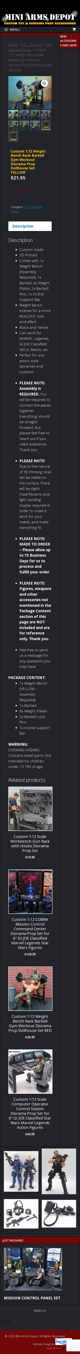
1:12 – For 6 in (31, 44)
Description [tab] (22, 226)
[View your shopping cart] (74, 30)
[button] (44, 83)
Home (13, 44)
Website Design (42, 1344)
